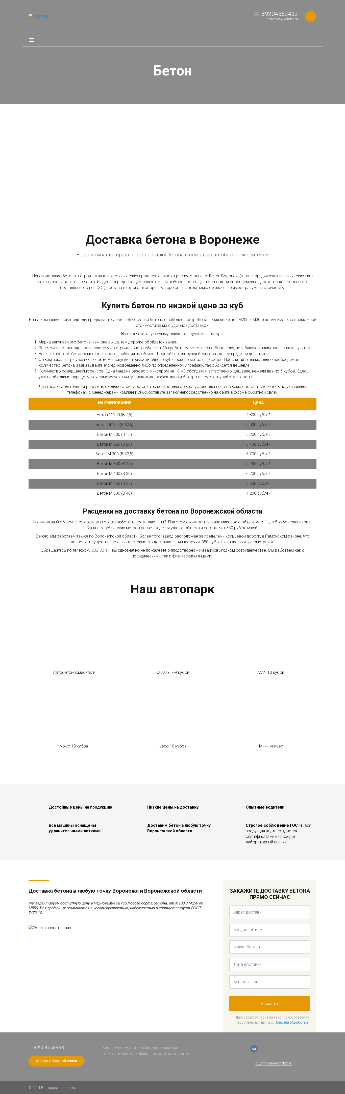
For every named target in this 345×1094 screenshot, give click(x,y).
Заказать (270, 1003)
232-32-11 (100, 550)
